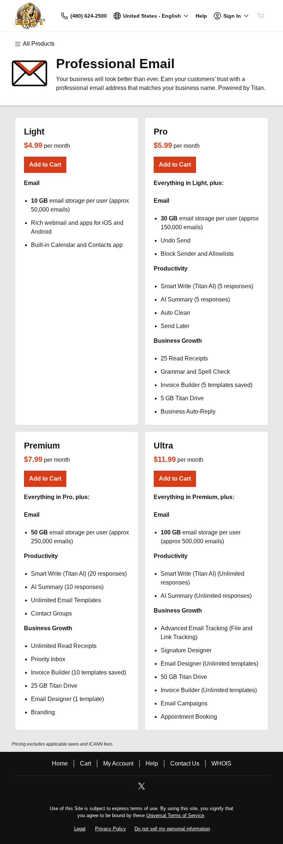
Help (152, 763)
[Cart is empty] (261, 16)
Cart (85, 763)
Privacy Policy (110, 828)
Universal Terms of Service (175, 815)
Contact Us (184, 763)
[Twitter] (141, 788)
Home (60, 763)
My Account (118, 763)
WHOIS (221, 763)
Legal (79, 828)
